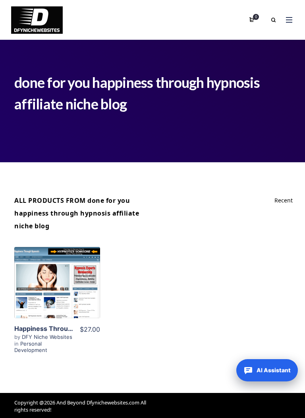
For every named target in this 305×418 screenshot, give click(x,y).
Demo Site (57, 298)
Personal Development (30, 346)
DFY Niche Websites (47, 337)
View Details (57, 273)
